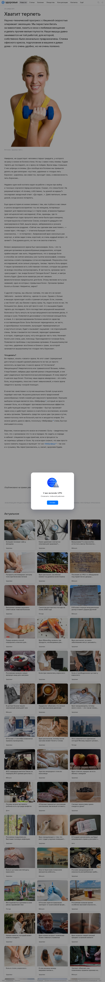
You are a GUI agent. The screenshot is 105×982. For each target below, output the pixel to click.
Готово (52, 503)
